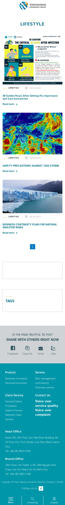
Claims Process (14, 410)
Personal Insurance (16, 383)
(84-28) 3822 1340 (20, 474)
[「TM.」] (32, 5)
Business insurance (16, 378)
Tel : (7, 474)
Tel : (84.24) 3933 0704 (17, 451)
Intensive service (44, 387)
